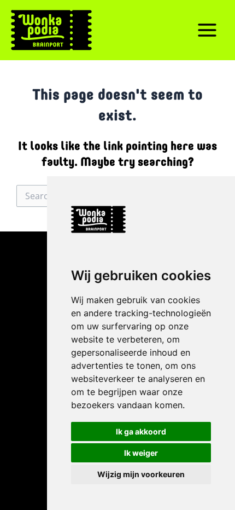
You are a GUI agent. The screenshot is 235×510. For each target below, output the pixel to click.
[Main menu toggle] (207, 30)
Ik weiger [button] (141, 452)
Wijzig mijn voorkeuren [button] (141, 474)
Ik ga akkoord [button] (141, 431)
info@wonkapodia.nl (39, 393)
